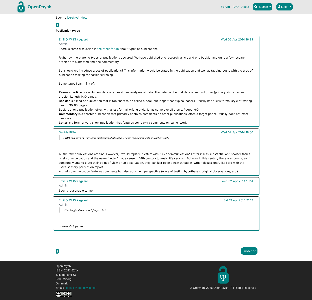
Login (284, 6)
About (245, 6)
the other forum (108, 49)
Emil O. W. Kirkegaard (73, 39)
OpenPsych (39, 6)
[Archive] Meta (77, 17)
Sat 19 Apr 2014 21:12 (238, 200)
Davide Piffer (68, 132)
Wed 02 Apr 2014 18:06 (237, 132)
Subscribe (249, 251)
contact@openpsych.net (80, 287)
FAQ (236, 6)
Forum (225, 6)
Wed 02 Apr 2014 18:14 (237, 181)
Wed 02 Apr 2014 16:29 (237, 39)
